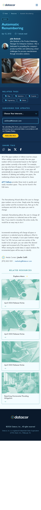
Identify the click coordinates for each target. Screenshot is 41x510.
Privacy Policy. (10, 131)
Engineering (11, 100)
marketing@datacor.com (23, 261)
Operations (21, 96)
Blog (9, 96)
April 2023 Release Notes (14, 365)
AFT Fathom (6, 182)
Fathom (24, 100)
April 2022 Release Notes (14, 334)
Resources (14, 14)
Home (6, 14)
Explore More (19, 276)
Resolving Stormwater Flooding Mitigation (16, 397)
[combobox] (19, 114)
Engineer (33, 96)
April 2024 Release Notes (14, 303)
